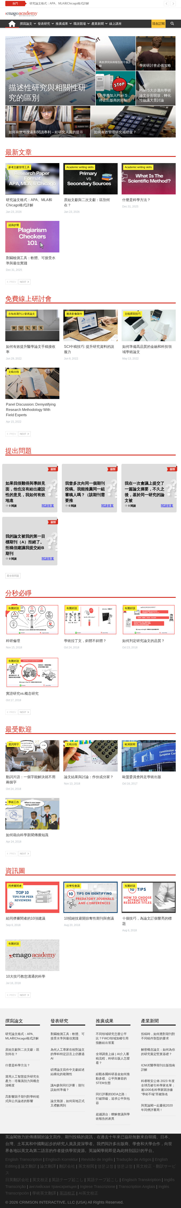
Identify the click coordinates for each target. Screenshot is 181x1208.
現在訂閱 (158, 23)
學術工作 (13, 802)
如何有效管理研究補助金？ (115, 132)
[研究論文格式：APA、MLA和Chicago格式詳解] (32, 178)
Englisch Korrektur (61, 1159)
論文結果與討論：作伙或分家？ (88, 777)
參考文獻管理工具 (19, 167)
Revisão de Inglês (97, 1159)
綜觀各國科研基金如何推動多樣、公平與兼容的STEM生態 (113, 1078)
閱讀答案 (48, 505)
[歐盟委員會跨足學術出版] (149, 755)
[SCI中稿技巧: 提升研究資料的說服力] (90, 325)
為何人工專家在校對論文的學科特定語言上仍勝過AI (68, 1054)
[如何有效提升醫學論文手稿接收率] (32, 325)
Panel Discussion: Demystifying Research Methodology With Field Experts (31, 410)
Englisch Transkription (141, 1180)
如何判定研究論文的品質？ (143, 641)
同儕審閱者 (15, 885)
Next (23, 281)
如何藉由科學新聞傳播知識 (27, 835)
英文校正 (40, 1180)
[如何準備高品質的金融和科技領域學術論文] (149, 325)
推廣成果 (62, 23)
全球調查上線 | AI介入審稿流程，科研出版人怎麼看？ (113, 1058)
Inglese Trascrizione (97, 1186)
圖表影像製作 (74, 313)
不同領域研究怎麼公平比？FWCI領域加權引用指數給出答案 (112, 1038)
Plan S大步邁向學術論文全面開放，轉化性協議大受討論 (155, 95)
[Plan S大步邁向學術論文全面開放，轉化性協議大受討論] (156, 88)
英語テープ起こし (67, 1180)
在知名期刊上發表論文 (21, 313)
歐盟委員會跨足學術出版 (141, 777)
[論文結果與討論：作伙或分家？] (90, 755)
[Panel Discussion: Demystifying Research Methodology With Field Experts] (32, 383)
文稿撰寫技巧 (133, 313)
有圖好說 (13, 608)
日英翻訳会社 (17, 1180)
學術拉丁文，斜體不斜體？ (85, 641)
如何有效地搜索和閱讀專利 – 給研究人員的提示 (46, 132)
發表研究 (44, 23)
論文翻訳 (29, 1166)
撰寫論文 (26, 23)
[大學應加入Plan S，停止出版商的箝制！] (115, 88)
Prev (12, 281)
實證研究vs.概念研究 (22, 693)
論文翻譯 (48, 1166)
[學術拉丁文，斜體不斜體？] (90, 619)
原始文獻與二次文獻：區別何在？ (51, 3)
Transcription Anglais (137, 1186)
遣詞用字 (13, 744)
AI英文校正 (88, 1193)
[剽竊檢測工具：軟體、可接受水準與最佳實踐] (32, 236)
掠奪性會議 (73, 885)
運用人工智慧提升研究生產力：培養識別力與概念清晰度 (22, 1081)
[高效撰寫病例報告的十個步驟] (115, 53)
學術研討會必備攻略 (155, 65)
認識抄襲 (13, 225)
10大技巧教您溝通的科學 (25, 976)
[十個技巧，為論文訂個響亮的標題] (149, 897)
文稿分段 (13, 371)
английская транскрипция (53, 1186)
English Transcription (23, 1159)
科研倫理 (13, 641)
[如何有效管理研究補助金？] (133, 121)
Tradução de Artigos (133, 1159)
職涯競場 (80, 23)
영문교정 (105, 1166)
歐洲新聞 (130, 744)
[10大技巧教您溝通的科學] (32, 955)
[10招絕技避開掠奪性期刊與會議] (90, 897)
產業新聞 (97, 23)
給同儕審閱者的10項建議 (25, 918)
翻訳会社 (67, 1166)
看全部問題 (13, 575)
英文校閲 (86, 1166)
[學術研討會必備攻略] (156, 53)
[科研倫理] (32, 619)
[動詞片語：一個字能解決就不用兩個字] (32, 755)
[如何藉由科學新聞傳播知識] (32, 813)
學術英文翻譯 (44, 1193)
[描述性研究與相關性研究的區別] (50, 71)
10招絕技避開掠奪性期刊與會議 (89, 918)
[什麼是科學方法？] (149, 178)
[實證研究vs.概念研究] (32, 672)
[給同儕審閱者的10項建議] (32, 897)
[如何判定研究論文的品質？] (149, 619)
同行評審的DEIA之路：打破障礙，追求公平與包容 (113, 1098)
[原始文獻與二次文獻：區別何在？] (90, 178)
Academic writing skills (80, 167)
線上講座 (115, 23)
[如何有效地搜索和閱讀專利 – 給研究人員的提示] (48, 121)
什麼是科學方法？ (136, 200)
